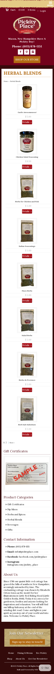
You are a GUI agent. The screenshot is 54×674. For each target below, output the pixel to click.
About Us (20, 658)
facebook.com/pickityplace (32, 556)
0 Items (31, 9)
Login (43, 10)
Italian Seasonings (27, 246)
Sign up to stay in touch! (27, 641)
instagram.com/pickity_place (22, 564)
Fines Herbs (27, 291)
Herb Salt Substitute (27, 425)
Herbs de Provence (27, 380)
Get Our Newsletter (38, 658)
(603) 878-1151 (32, 46)
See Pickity (41, 653)
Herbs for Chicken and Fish (27, 201)
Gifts (9, 529)
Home (6, 81)
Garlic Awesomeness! (27, 112)
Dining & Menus (25, 653)
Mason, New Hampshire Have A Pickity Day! (27, 40)
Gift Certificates (15, 504)
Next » (12, 443)
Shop (9, 658)
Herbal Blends (14, 519)
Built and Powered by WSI (27, 670)
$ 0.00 (22, 9)
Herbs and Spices (16, 514)
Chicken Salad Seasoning (27, 157)
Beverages (12, 524)
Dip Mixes (12, 509)
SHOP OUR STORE (27, 59)
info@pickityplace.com (26, 551)
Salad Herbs (27, 335)
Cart (13, 9)
